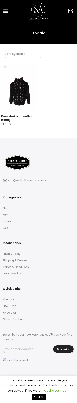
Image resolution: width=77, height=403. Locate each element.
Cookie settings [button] (55, 390)
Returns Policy (12, 273)
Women (8, 221)
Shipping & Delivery (15, 260)
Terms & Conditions (16, 267)
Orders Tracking (13, 319)
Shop (6, 208)
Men (5, 215)
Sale (5, 228)
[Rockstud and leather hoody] (19, 87)
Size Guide (9, 306)
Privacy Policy (11, 254)
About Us (8, 299)
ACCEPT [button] (38, 397)
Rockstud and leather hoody (17, 118)
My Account (11, 313)
